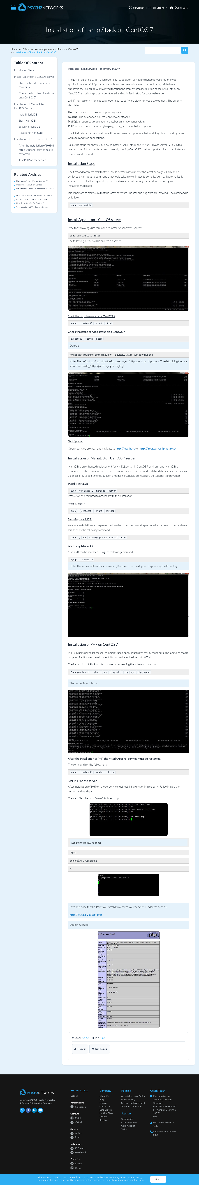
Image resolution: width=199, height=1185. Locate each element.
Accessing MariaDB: (31, 132)
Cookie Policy (137, 1179)
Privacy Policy (128, 1099)
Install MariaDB (28, 114)
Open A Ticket (128, 1125)
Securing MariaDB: (30, 126)
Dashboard (181, 7)
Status (124, 1129)
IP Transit (77, 1148)
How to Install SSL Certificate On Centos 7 (35, 195)
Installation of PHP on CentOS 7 (33, 139)
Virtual (77, 1121)
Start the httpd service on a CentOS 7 (34, 85)
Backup (76, 1163)
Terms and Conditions (131, 1106)
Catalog (74, 1095)
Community (127, 1119)
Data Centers (106, 1109)
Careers (103, 1103)
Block (76, 1137)
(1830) (85, 1037)
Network (104, 1116)
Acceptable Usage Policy (133, 1096)
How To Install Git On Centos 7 (30, 203)
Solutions (159, 7)
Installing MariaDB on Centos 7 (30, 184)
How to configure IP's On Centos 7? (32, 181)
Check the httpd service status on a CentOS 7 (36, 95)
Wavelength (78, 1152)
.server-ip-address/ (164, 448)
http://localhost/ (126, 448)
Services (138, 7)
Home (14, 49)
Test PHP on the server (32, 160)
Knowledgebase (43, 49)
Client (26, 49)
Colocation (79, 1106)
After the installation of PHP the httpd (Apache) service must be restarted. (37, 150)
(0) (103, 1037)
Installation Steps (24, 70)
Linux (60, 49)
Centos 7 (73, 49)
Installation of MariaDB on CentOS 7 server (29, 106)
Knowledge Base (129, 1122)
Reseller (103, 1120)
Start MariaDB (27, 120)
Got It (158, 1179)
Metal (76, 1117)
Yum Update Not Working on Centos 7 (33, 207)
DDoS (76, 1167)
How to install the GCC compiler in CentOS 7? (35, 190)
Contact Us (105, 1106)
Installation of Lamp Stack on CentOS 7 (35, 52)
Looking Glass (106, 1113)
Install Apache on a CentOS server (34, 76)
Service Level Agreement (133, 1103)
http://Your (146, 448)
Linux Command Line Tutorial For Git (32, 199)
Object (77, 1133)
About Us (104, 1096)
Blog (102, 1099)
